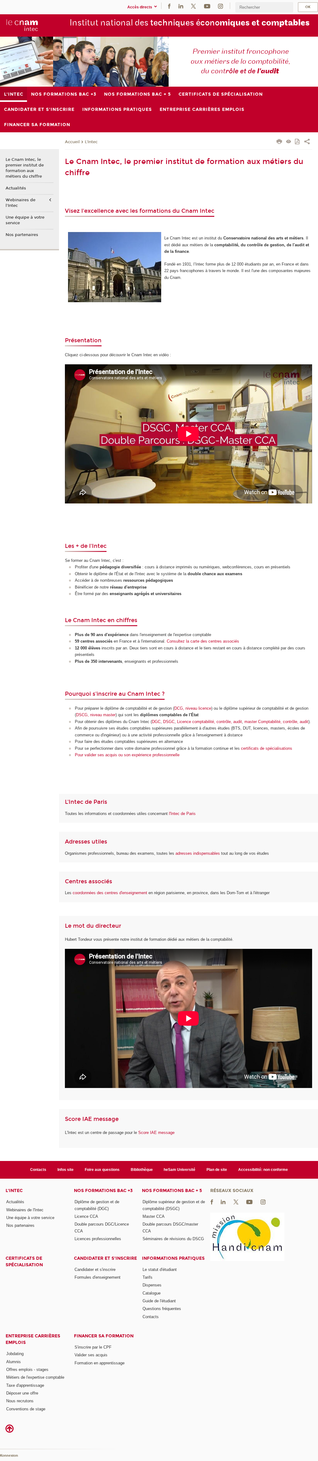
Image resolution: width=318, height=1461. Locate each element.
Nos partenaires (22, 234)
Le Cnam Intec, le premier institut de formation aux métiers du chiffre (25, 168)
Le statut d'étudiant (160, 1269)
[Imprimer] (279, 142)
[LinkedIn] (181, 5)
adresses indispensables (197, 853)
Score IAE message (156, 1132)
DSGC (169, 721)
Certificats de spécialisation (24, 1262)
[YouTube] (207, 5)
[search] (264, 7)
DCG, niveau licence (192, 708)
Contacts (38, 1169)
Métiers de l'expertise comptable (35, 1377)
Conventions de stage (25, 1409)
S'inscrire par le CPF (93, 1347)
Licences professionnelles (98, 1238)
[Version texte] (288, 142)
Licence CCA (86, 1216)
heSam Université (179, 1169)
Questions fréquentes (162, 1308)
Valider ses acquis (91, 1355)
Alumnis (13, 1361)
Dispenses (152, 1285)
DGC (156, 721)
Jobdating (15, 1353)
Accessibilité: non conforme (263, 1169)
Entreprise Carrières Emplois (33, 1339)
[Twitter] (193, 5)
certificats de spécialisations (266, 748)
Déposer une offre (22, 1393)
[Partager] (307, 142)
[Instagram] (220, 5)
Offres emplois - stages (27, 1369)
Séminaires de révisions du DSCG (173, 1238)
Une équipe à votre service (25, 220)
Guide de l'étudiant (159, 1301)
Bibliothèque (142, 1169)
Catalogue (152, 1293)
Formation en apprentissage (100, 1363)
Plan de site (217, 1169)
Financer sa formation (104, 1336)
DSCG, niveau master (96, 714)
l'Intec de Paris (182, 813)
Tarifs (147, 1277)
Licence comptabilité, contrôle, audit (209, 721)
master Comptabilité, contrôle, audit (276, 721)
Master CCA (154, 1216)
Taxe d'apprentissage (25, 1385)
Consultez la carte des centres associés (203, 641)
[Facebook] (169, 5)
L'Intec (91, 141)
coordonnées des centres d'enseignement (110, 892)
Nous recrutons (20, 1401)
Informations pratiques (173, 1258)
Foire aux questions (102, 1169)
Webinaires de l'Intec (20, 203)
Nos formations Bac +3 (103, 1190)
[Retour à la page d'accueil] (22, 25)
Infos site (65, 1169)
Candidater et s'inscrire (105, 1258)
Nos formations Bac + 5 (172, 1190)
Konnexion (9, 1456)
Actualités (16, 188)
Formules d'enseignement (97, 1277)
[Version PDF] (297, 142)
